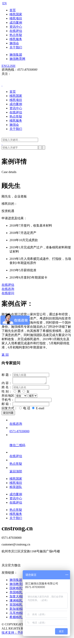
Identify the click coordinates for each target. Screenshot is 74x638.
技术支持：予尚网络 (16, 632)
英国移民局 (17, 604)
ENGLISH (8, 66)
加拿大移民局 (18, 596)
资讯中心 (15, 26)
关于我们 (15, 47)
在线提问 (8, 293)
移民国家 (15, 14)
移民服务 (15, 39)
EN (4, 3)
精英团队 (15, 487)
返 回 (5, 354)
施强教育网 (17, 58)
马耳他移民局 (18, 613)
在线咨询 (8, 289)
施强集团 (15, 54)
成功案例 (15, 22)
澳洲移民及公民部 (22, 600)
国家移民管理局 (20, 588)
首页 (12, 10)
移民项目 (15, 18)
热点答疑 (15, 35)
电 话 (26, 408)
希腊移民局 (17, 617)
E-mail (39, 408)
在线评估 (15, 30)
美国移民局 (17, 592)
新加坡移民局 (18, 608)
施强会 (14, 43)
